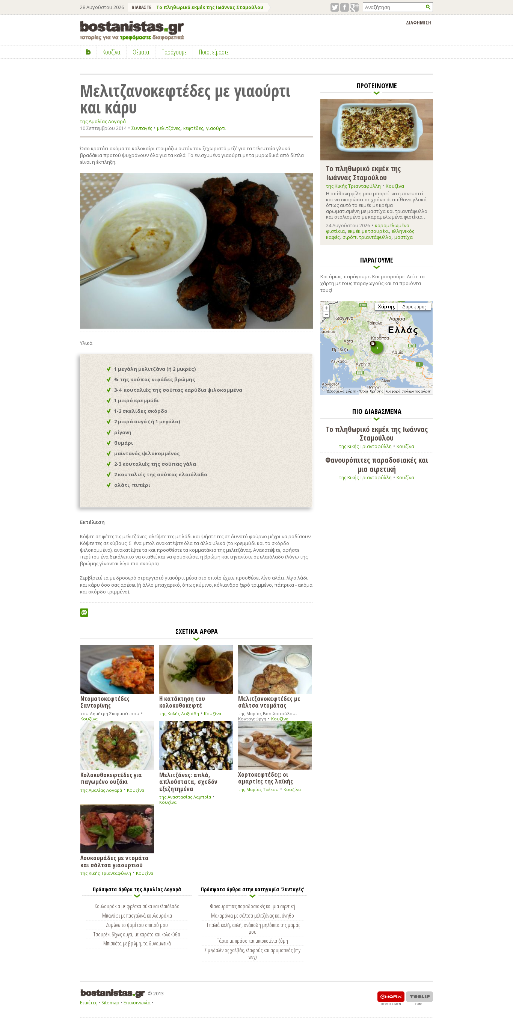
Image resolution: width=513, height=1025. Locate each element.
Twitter (334, 7)
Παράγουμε (174, 51)
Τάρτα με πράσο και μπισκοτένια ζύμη (252, 940)
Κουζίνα (89, 719)
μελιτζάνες (168, 128)
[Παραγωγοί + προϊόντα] (376, 393)
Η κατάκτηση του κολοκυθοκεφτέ (182, 701)
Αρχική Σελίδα (88, 51)
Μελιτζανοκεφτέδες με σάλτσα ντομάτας (269, 701)
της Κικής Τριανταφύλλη (105, 873)
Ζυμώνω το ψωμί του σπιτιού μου (137, 924)
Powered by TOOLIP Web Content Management (419, 998)
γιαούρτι (216, 128)
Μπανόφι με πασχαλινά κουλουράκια (137, 915)
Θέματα (141, 51)
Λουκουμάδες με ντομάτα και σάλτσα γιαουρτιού (114, 860)
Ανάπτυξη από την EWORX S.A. (390, 998)
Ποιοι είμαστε (214, 51)
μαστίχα (403, 237)
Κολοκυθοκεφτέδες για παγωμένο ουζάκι (111, 777)
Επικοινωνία (137, 1002)
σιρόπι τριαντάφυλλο (367, 237)
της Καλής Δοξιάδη (179, 713)
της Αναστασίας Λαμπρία (185, 797)
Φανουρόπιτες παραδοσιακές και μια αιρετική (252, 906)
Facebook (344, 7)
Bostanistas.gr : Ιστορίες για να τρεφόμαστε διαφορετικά (132, 31)
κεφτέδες (193, 128)
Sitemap (110, 1002)
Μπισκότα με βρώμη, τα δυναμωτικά (137, 943)
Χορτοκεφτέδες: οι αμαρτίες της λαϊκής (265, 777)
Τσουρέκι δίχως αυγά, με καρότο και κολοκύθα (137, 934)
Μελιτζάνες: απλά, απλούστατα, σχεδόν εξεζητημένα (188, 781)
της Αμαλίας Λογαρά (103, 121)
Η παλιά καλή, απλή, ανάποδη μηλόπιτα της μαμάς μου (252, 928)
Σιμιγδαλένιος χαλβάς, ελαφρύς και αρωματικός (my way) (252, 953)
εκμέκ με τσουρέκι (368, 231)
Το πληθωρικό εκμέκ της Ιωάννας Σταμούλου (209, 7)
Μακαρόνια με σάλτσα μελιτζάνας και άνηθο (252, 915)
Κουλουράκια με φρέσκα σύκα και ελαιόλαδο (137, 906)
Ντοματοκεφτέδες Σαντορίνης (105, 701)
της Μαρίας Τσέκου (258, 789)
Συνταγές (141, 128)
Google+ (354, 7)
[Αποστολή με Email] (84, 612)
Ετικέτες (88, 1002)
